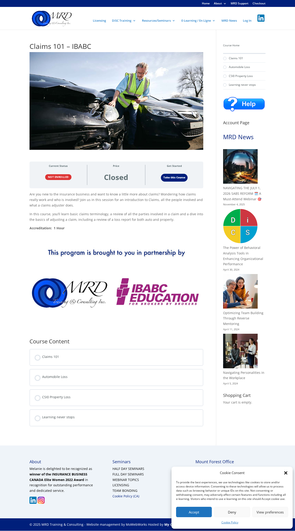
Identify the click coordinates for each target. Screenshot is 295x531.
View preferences (270, 512)
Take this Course (174, 177)
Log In (247, 21)
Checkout (259, 3)
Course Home (231, 45)
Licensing (99, 21)
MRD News (229, 21)
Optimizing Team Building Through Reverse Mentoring (243, 318)
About (218, 3)
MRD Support (239, 3)
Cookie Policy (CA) (125, 496)
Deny (232, 512)
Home (206, 3)
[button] (285, 473)
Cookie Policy (229, 522)
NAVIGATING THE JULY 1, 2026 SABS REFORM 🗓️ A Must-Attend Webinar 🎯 (242, 193)
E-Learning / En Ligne (196, 21)
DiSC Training (121, 21)
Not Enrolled (58, 177)
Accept (194, 512)
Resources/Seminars (156, 21)
